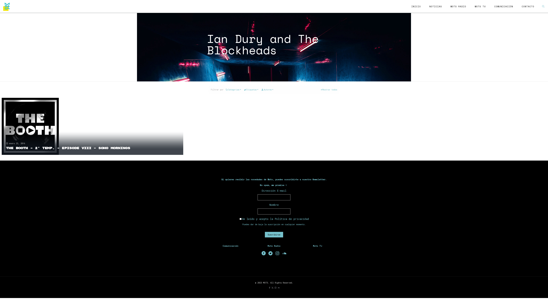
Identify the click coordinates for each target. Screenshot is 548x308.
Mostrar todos (329, 89)
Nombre (274, 204)
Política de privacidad (292, 219)
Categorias (233, 89)
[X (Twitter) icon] (272, 287)
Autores (268, 89)
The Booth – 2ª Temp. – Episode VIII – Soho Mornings (68, 148)
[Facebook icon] (269, 287)
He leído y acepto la (275, 218)
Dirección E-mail (274, 190)
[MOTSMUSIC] (7, 6)
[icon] (278, 287)
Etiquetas (251, 89)
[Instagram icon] (275, 287)
